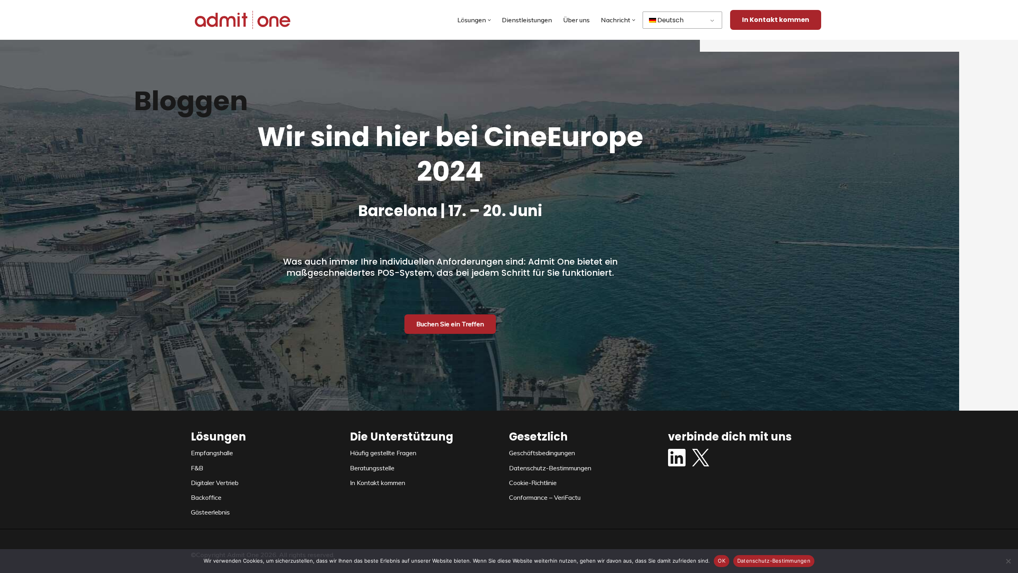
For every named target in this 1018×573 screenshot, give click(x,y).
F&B (197, 468)
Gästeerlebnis (210, 512)
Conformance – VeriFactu (545, 497)
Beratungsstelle (372, 468)
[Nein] (1008, 561)
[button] (489, 20)
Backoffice (206, 497)
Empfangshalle (212, 453)
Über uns (576, 20)
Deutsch (670, 20)
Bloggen (191, 101)
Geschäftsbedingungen (542, 453)
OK (721, 560)
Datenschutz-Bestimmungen (550, 468)
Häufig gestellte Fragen (383, 453)
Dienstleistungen (527, 20)
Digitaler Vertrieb (215, 483)
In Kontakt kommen (775, 19)
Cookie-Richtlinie (533, 483)
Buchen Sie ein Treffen (450, 324)
